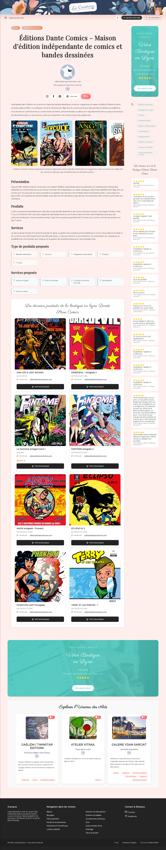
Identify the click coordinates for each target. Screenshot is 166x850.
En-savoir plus (145, 88)
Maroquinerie (53, 819)
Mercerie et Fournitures (57, 826)
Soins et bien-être (94, 826)
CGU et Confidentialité (149, 843)
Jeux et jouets (92, 833)
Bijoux (49, 812)
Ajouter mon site (133, 18)
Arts (88, 822)
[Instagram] (47, 96)
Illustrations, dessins (32, 28)
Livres (15, 28)
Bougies (50, 815)
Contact (131, 812)
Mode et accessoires (56, 822)
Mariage (89, 829)
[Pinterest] (60, 96)
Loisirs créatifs (53, 829)
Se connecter (154, 18)
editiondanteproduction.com (41, 379)
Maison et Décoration (95, 812)
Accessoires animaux (95, 819)
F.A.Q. (116, 843)
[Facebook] (118, 18)
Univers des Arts (16, 17)
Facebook (132, 816)
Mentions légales (129, 843)
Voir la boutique (42, 387)
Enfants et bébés (93, 815)
